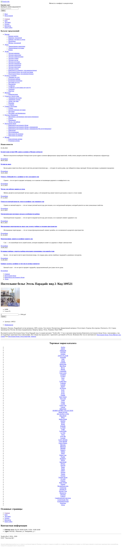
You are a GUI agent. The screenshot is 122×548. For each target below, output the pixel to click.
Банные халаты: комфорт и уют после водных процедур (20, 263)
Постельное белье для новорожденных (21, 74)
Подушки (11, 111)
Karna (63, 424)
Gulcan (63, 407)
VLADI (63, 479)
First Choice (63, 397)
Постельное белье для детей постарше (20, 72)
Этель (6, 279)
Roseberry (63, 458)
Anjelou (63, 354)
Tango (63, 467)
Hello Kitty (63, 409)
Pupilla (63, 457)
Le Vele (63, 433)
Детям (7, 51)
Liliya (63, 434)
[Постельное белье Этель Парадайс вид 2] (10, 306)
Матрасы (7, 92)
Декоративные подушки (16, 48)
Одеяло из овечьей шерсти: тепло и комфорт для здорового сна (22, 201)
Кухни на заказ (6, 164)
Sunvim (63, 465)
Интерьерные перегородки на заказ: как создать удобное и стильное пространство (29, 226)
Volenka (62, 481)
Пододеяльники (13, 132)
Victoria (63, 476)
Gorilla (63, 404)
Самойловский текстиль (63, 498)
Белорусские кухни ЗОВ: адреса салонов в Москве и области (21, 152)
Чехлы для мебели (14, 122)
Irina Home (62, 416)
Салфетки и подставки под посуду (19, 87)
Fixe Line (63, 398)
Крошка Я (63, 489)
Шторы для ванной (14, 43)
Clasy (63, 378)
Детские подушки (14, 62)
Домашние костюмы (15, 98)
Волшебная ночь (63, 486)
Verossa (63, 472)
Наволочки (12, 130)
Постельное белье (10, 123)
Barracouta (63, 364)
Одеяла (10, 108)
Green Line (62, 405)
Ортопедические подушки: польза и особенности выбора (20, 214)
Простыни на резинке (15, 135)
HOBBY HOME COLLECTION (63, 410)
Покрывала (12, 120)
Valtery (63, 470)
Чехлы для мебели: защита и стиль (13, 189)
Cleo (62, 380)
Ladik (63, 429)
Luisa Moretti (63, 441)
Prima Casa (62, 455)
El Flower (63, 388)
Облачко (63, 494)
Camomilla (63, 371)
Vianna (63, 474)
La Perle (62, 428)
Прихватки (12, 84)
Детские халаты (13, 68)
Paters (63, 453)
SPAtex (63, 464)
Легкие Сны (63, 491)
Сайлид (62, 496)
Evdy (63, 390)
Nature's (62, 450)
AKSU (63, 349)
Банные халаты (13, 36)
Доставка (8, 22)
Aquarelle (63, 357)
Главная (7, 19)
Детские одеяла (13, 58)
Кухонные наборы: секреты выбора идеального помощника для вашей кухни (27, 251)
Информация (9, 325)
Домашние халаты (14, 99)
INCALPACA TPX (63, 414)
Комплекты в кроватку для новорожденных (22, 70)
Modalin (62, 448)
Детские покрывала (14, 63)
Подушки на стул (14, 82)
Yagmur (63, 484)
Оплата (7, 24)
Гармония (63, 488)
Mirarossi (63, 446)
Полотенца (12, 41)
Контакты (8, 26)
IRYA (63, 417)
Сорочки (11, 104)
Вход (6, 14)
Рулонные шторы (14, 140)
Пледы (10, 118)
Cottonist (63, 383)
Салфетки (11, 86)
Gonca (63, 402)
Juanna (63, 422)
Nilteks (63, 452)
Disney (63, 386)
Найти (3, 10)
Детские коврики (14, 53)
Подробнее (4, 159)
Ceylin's (63, 376)
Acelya (63, 347)
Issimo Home (63, 419)
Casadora (63, 374)
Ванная (7, 34)
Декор (6, 44)
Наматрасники (13, 94)
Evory (63, 393)
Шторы (7, 137)
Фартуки (11, 91)
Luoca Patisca (63, 443)
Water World (63, 482)
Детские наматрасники (15, 56)
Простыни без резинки (15, 134)
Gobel (63, 400)
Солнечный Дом (63, 500)
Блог (6, 20)
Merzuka (63, 445)
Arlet (62, 359)
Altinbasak (63, 350)
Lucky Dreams (62, 440)
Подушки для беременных (17, 113)
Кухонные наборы (14, 79)
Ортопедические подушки (17, 110)
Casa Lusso (62, 373)
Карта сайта (8, 27)
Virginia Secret (62, 477)
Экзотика (63, 503)
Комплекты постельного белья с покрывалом (23, 127)
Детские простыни (14, 67)
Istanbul (63, 421)
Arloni (63, 361)
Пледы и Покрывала (11, 115)
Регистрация (9, 15)
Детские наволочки (14, 55)
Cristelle (62, 385)
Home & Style (63, 412)
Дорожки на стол (14, 77)
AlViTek (63, 352)
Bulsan (63, 369)
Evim (63, 392)
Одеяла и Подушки (11, 106)
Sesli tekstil (63, 462)
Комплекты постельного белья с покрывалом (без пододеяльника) (29, 128)
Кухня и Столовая (10, 75)
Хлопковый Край (63, 501)
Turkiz (63, 469)
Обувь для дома (13, 101)
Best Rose (63, 366)
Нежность (63, 493)
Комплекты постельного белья (18, 125)
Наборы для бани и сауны (16, 39)
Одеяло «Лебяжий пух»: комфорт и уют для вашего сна (20, 176)
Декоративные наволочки (16, 46)
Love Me (63, 436)
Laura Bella (62, 431)
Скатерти (11, 89)
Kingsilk (62, 426)
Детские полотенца (14, 65)
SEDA (63, 460)
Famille (63, 395)
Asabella (63, 362)
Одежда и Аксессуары (12, 96)
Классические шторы (15, 139)
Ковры (10, 50)
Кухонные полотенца (15, 80)
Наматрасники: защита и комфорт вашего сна (17, 239)
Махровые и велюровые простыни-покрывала (23, 116)
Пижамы (11, 103)
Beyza (63, 368)
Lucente (63, 438)
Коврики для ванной (15, 38)
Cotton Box (62, 381)
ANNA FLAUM (63, 356)
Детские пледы (13, 60)
